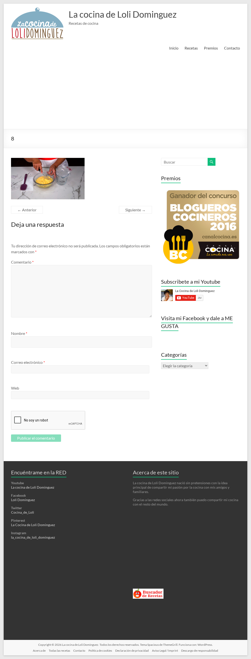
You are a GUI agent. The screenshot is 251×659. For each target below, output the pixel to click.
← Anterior (27, 209)
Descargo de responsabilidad (199, 650)
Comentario (22, 262)
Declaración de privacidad (132, 650)
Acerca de (39, 650)
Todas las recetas (59, 650)
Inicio (173, 48)
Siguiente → (135, 209)
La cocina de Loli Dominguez (123, 14)
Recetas (191, 48)
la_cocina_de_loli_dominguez (33, 537)
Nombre (19, 333)
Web (15, 388)
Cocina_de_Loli (22, 512)
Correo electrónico (28, 362)
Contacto (232, 48)
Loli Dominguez (23, 500)
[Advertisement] (125, 92)
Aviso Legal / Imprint (165, 650)
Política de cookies (100, 650)
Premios (211, 48)
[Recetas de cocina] (148, 591)
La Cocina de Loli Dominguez (33, 525)
